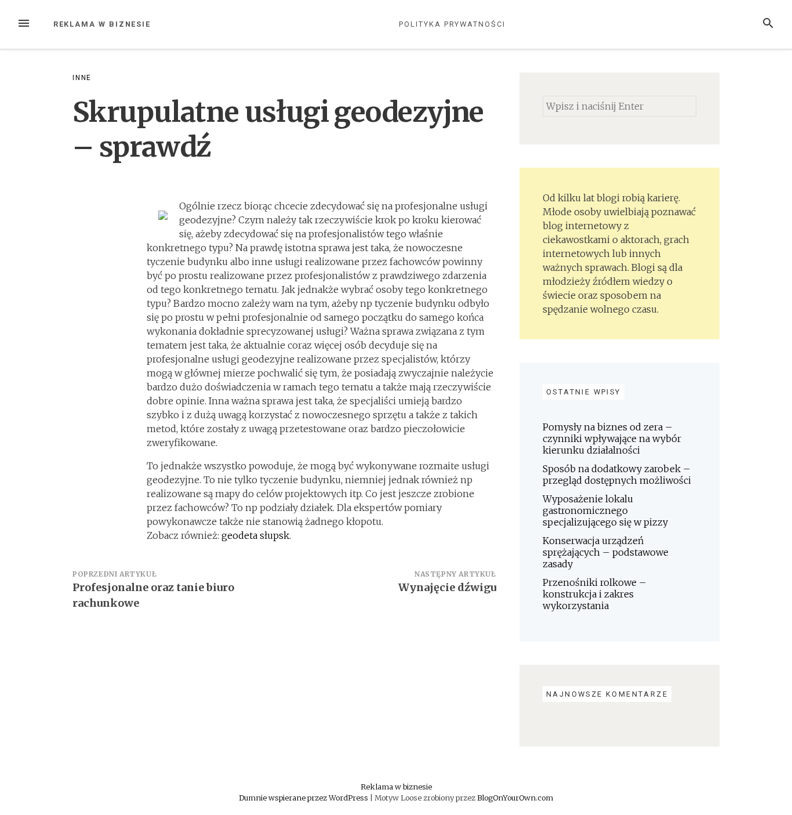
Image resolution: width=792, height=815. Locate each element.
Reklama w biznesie (102, 24)
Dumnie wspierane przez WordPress (304, 797)
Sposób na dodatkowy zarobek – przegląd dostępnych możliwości (617, 474)
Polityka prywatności (452, 24)
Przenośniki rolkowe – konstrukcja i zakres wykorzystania (594, 594)
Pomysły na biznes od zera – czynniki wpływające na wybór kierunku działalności (612, 438)
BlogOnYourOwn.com (515, 797)
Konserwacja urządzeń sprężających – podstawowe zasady (606, 552)
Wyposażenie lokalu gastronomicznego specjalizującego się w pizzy (605, 510)
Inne (82, 78)
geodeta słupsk (255, 535)
